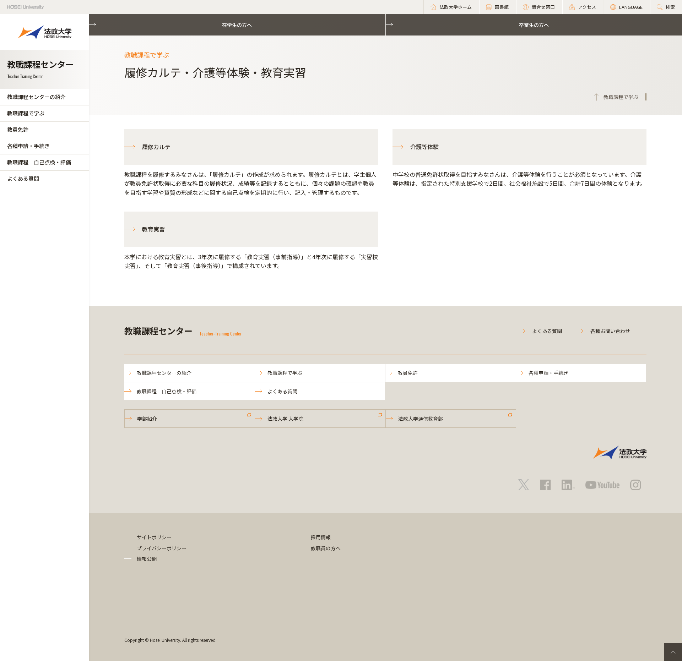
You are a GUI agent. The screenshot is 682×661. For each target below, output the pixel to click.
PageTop (673, 652)
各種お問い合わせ (610, 330)
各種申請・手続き (28, 145)
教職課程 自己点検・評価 (39, 162)
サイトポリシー (154, 537)
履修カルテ (156, 146)
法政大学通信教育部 (420, 418)
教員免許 (17, 129)
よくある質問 (23, 178)
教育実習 (153, 229)
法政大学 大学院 (285, 418)
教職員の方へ (326, 548)
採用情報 (321, 537)
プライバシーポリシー (161, 548)
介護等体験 (424, 146)
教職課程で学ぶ (25, 113)
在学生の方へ (237, 24)
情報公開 (147, 558)
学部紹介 (147, 418)
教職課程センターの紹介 (36, 96)
